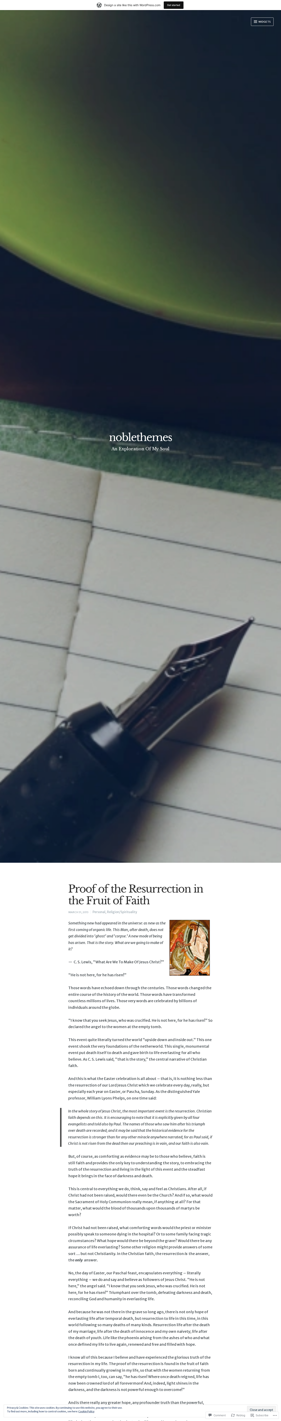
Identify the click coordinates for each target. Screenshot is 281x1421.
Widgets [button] (264, 21)
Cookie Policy (86, 1411)
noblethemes (140, 437)
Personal (99, 912)
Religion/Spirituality (122, 912)
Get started (173, 5)
